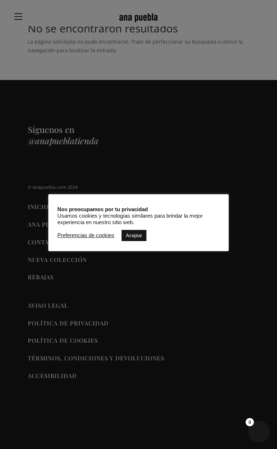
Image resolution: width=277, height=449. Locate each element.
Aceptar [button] (134, 235)
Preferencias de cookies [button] (85, 235)
